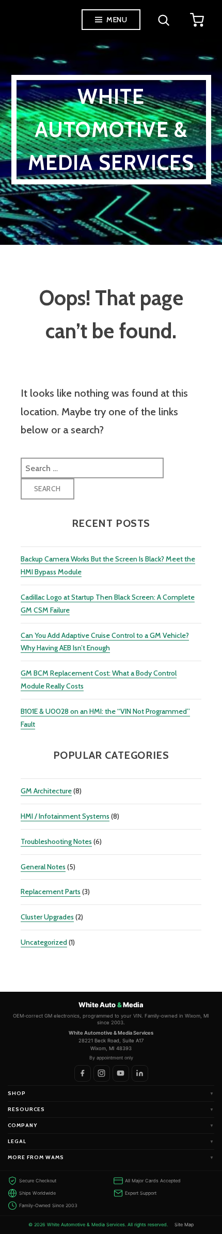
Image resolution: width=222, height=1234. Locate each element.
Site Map (184, 1224)
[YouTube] (121, 1073)
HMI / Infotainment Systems (65, 816)
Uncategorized (44, 942)
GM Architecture (46, 790)
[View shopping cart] (197, 19)
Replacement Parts (51, 891)
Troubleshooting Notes (56, 841)
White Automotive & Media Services (111, 129)
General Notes (43, 866)
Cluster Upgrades (47, 916)
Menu (116, 19)
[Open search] (163, 19)
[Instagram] (101, 1073)
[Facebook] (82, 1073)
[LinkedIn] (140, 1073)
